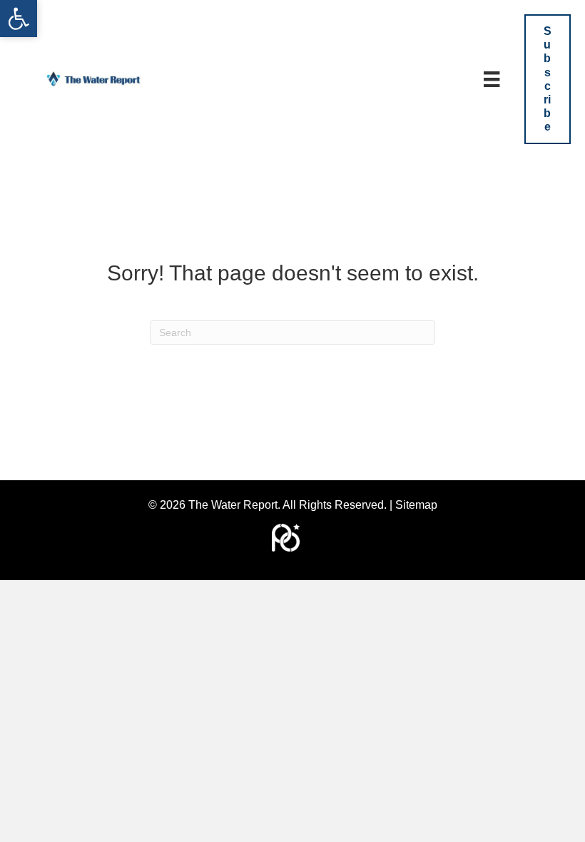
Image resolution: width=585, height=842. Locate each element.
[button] (18, 18)
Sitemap (416, 505)
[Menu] (491, 79)
